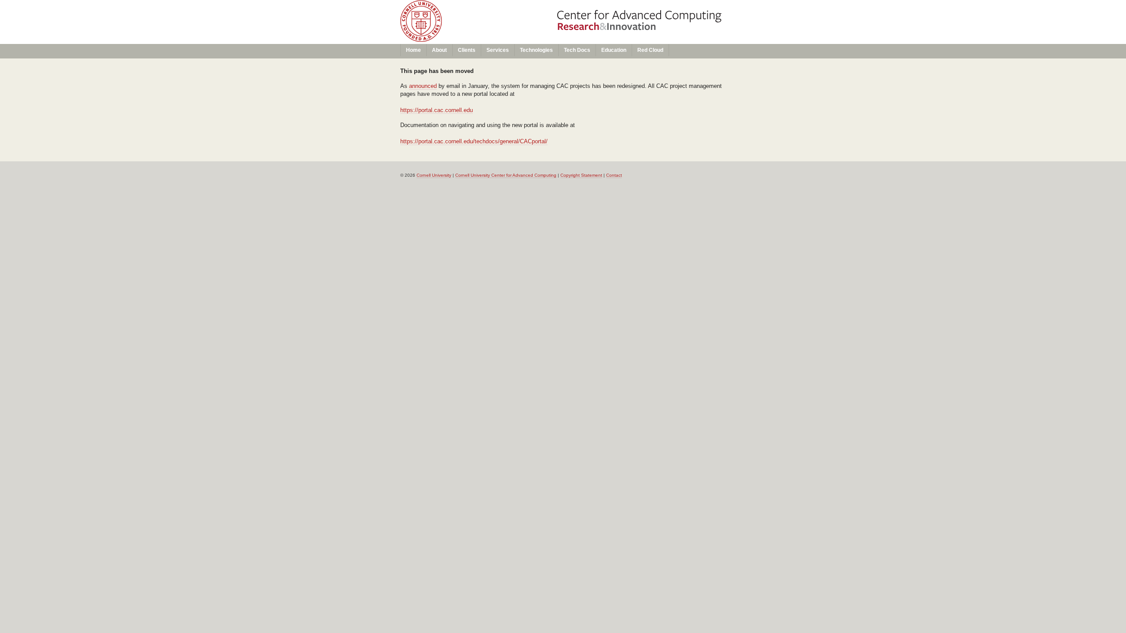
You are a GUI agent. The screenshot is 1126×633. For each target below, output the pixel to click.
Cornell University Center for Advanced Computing (505, 175)
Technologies (536, 50)
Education (613, 50)
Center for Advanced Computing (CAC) (480, 25)
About (439, 50)
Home (413, 50)
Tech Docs (577, 50)
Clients (466, 50)
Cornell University (480, 8)
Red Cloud (650, 50)
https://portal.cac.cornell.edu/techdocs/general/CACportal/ (474, 141)
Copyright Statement (581, 175)
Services (497, 50)
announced (423, 86)
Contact (614, 175)
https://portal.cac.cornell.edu (436, 110)
